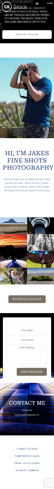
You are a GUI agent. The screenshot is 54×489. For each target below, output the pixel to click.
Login (50, 3)
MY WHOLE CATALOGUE (27, 299)
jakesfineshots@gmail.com (27, 415)
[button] (37, 3)
